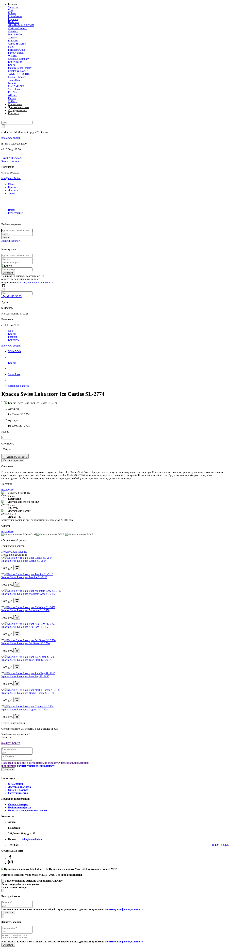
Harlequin (13, 22)
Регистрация (15, 212)
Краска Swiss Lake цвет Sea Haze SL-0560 (25, 626)
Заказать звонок (10, 161)
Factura (12, 98)
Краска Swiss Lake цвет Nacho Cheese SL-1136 (27, 693)
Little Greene (15, 16)
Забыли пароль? (10, 240)
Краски (12, 187)
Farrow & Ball (16, 52)
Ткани (11, 193)
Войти (11, 209)
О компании (15, 104)
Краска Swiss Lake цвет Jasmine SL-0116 (24, 577)
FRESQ (12, 92)
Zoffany (12, 37)
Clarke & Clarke (17, 43)
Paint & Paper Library (19, 67)
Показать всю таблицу (14, 551)
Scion (11, 46)
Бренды (12, 4)
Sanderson (13, 7)
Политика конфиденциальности (27, 810)
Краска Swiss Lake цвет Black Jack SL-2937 (26, 659)
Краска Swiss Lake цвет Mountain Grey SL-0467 (28, 593)
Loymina (13, 19)
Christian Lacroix (17, 28)
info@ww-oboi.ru (11, 137)
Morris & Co (15, 34)
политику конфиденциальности (35, 282)
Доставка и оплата (18, 107)
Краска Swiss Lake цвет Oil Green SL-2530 (25, 643)
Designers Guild (16, 49)
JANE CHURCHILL (19, 74)
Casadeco (13, 31)
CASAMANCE (16, 86)
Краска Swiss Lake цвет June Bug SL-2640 (25, 676)
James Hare (14, 80)
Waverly (12, 55)
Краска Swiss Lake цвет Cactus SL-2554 (23, 560)
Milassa (12, 13)
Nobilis (12, 83)
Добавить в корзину (17, 457)
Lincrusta (13, 40)
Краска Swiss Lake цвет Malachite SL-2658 (25, 610)
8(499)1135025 (220, 844)
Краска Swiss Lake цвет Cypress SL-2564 (24, 709)
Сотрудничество (17, 110)
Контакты (13, 113)
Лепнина (13, 190)
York (10, 10)
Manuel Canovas (17, 77)
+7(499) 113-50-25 (11, 158)
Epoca (11, 64)
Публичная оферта (19, 807)
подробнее (7, 489)
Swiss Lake (14, 89)
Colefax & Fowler (17, 70)
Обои (11, 184)
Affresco (12, 95)
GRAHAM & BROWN (21, 25)
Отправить (8, 272)
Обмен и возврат (18, 789)
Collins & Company (18, 58)
